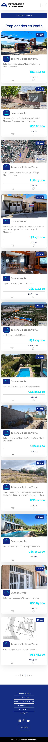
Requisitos (24, 709)
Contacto (24, 728)
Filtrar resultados (23, 16)
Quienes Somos (24, 694)
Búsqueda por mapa (24, 701)
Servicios (24, 697)
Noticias (24, 713)
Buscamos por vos (24, 705)
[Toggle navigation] (43, 5)
